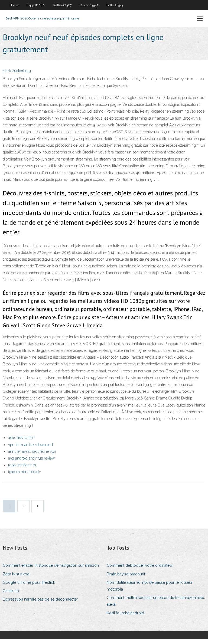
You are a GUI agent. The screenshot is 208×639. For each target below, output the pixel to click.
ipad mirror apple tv (24, 472)
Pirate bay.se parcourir (126, 574)
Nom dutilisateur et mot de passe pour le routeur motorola (150, 585)
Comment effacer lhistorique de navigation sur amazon (51, 565)
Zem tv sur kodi (16, 574)
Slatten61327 (62, 5)
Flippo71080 (36, 5)
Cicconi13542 (89, 5)
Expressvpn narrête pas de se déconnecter (40, 599)
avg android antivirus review (31, 458)
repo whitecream (22, 465)
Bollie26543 (114, 5)
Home (13, 5)
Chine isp (11, 591)
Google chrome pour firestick (29, 582)
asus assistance (21, 437)
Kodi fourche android (125, 613)
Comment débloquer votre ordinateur (140, 565)
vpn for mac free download (30, 445)
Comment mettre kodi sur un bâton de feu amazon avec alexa (156, 601)
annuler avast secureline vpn (32, 451)
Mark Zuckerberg (17, 71)
